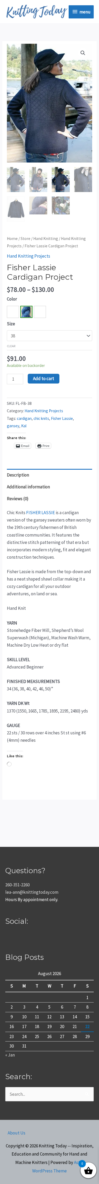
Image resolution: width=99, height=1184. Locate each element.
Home (12, 238)
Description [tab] (18, 475)
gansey (13, 425)
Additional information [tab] (28, 487)
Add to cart (43, 378)
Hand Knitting (45, 238)
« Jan (10, 1055)
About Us (16, 1133)
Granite (40, 312)
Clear (11, 346)
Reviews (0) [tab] (18, 499)
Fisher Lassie (62, 418)
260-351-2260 (17, 885)
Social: (16, 921)
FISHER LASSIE (40, 512)
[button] (83, 53)
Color (12, 299)
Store (25, 238)
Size (11, 324)
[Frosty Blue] (26, 312)
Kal (23, 425)
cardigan (24, 418)
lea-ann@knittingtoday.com (31, 892)
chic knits (41, 418)
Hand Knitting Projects (28, 256)
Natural (13, 312)
